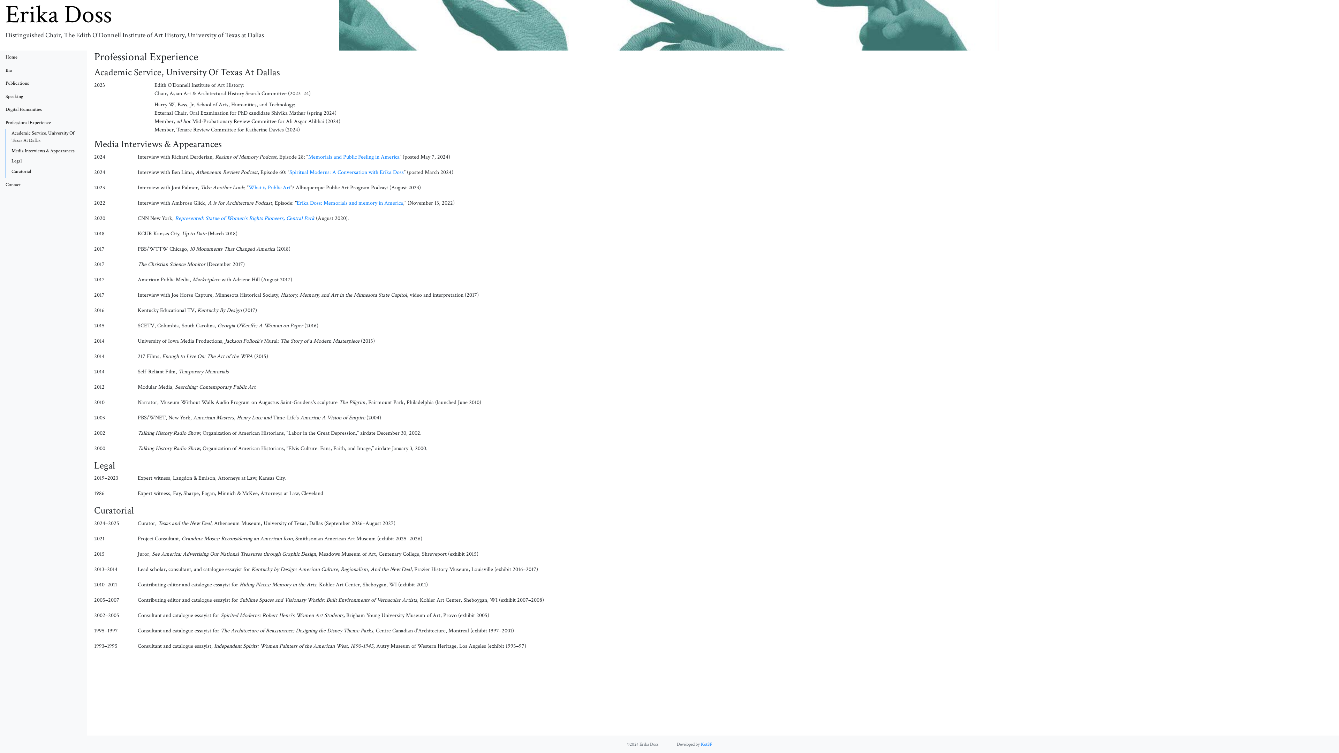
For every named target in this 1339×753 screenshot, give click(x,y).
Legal (17, 161)
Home (11, 57)
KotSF (706, 744)
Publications (17, 83)
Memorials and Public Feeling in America (354, 157)
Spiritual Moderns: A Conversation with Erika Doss (346, 172)
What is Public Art (269, 187)
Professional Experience (36, 122)
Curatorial (21, 171)
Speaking (14, 96)
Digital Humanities (24, 109)
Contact (13, 184)
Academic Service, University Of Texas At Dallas (43, 137)
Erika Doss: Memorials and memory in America (350, 203)
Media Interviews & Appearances (43, 150)
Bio (9, 70)
